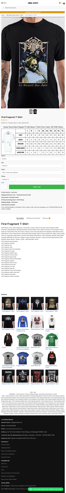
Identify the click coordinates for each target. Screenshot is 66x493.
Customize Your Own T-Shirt (33, 12)
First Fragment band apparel (8, 397)
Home (2, 15)
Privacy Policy (5, 444)
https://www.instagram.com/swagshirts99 (23, 486)
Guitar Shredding (40, 404)
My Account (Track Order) (8, 479)
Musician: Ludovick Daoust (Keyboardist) (53, 411)
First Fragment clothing (21, 399)
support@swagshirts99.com (13, 429)
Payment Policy (5, 457)
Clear (2, 182)
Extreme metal (47, 395)
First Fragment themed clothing (12, 404)
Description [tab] (20, 218)
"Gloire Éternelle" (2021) (12, 395)
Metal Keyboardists (32, 408)
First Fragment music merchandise (15, 403)
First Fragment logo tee (34, 401)
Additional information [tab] (33, 218)
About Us (4, 463)
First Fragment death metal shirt (53, 399)
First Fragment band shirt (43, 397)
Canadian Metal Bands (36, 395)
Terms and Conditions (7, 454)
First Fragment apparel (58, 395)
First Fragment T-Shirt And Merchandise (27, 394)
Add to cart (37, 187)
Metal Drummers (59, 406)
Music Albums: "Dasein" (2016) (36, 410)
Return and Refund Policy (8, 451)
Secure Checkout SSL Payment (10, 473)
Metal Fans (5, 408)
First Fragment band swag (58, 397)
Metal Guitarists (22, 408)
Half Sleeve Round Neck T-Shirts (14, 15)
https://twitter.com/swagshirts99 (26, 489)
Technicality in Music (56, 413)
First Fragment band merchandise (26, 397)
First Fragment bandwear (8, 399)
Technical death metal (44, 413)
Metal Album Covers (14, 406)
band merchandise (24, 395)
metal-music (23, 410)
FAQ (2, 470)
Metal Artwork (24, 406)
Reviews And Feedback (8, 476)
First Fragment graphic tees (19, 401)
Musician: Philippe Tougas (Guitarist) (14, 413)
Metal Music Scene (54, 408)
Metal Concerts (42, 406)
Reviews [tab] (46, 218)
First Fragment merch (47, 401)
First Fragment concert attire (36, 399)
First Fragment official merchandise (35, 403)
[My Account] (60, 3)
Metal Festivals (13, 408)
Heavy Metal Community (52, 404)
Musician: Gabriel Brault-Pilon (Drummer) (30, 411)
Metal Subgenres (15, 410)
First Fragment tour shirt (28, 404)
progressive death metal (30, 413)
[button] (63, 3)
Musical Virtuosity (50, 410)
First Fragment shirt (50, 403)
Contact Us (4, 466)
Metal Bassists (33, 406)
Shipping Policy (6, 448)
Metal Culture (50, 406)
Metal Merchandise (43, 408)
